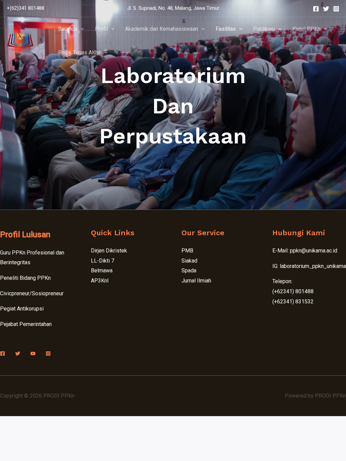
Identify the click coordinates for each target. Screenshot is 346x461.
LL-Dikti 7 (102, 260)
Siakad (189, 260)
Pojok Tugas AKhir (79, 52)
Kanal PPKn (306, 29)
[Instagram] (336, 9)
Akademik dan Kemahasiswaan (161, 29)
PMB (187, 250)
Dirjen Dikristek (109, 250)
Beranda (67, 29)
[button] (80, 29)
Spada (188, 270)
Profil (101, 29)
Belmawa (102, 270)
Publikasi (264, 29)
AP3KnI (100, 280)
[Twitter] (326, 9)
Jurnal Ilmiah (196, 280)
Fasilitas (226, 29)
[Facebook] (316, 9)
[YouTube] (32, 353)
